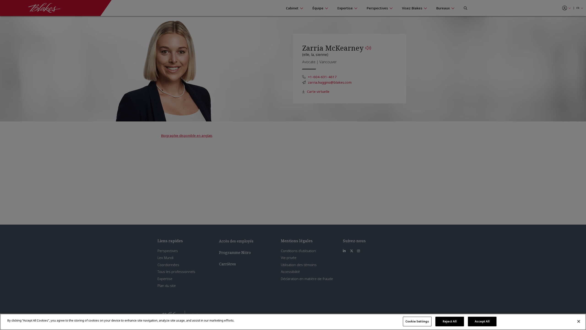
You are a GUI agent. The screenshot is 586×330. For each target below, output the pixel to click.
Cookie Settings (417, 321)
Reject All (450, 321)
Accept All (482, 321)
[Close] (579, 321)
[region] (293, 322)
